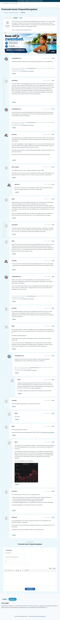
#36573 (53, 134)
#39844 (53, 413)
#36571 (53, 80)
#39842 (53, 400)
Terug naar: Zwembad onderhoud (11, 12)
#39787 (53, 224)
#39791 (53, 260)
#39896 (53, 517)
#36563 (15, 18)
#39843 (53, 379)
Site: (6, 561)
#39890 (53, 491)
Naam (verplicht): (8, 552)
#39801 (53, 276)
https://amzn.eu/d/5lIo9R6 (48, 432)
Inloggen (4, 599)
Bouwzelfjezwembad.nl (31, 68)
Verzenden (30, 589)
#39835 (53, 326)
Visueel (50, 568)
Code (54, 568)
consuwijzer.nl (38, 388)
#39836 (53, 355)
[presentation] (5, 570)
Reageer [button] (20, 17)
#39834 (53, 308)
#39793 (53, 184)
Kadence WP (43, 616)
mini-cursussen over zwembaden (27, 71)
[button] (5, 570)
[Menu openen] (57, 5)
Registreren (12, 599)
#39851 (53, 426)
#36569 (53, 58)
